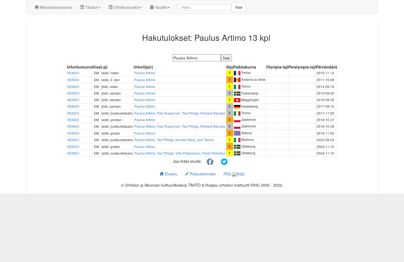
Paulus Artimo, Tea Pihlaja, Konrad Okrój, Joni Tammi (174, 139)
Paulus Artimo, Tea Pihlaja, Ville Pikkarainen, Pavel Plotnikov (179, 153)
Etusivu (170, 173)
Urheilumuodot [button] (125, 7)
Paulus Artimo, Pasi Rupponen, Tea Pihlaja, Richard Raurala (179, 113)
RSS (227, 173)
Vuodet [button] (160, 7)
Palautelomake (202, 173)
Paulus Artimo (144, 72)
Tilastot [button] (91, 7)
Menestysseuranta (55, 7)
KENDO (73, 72)
